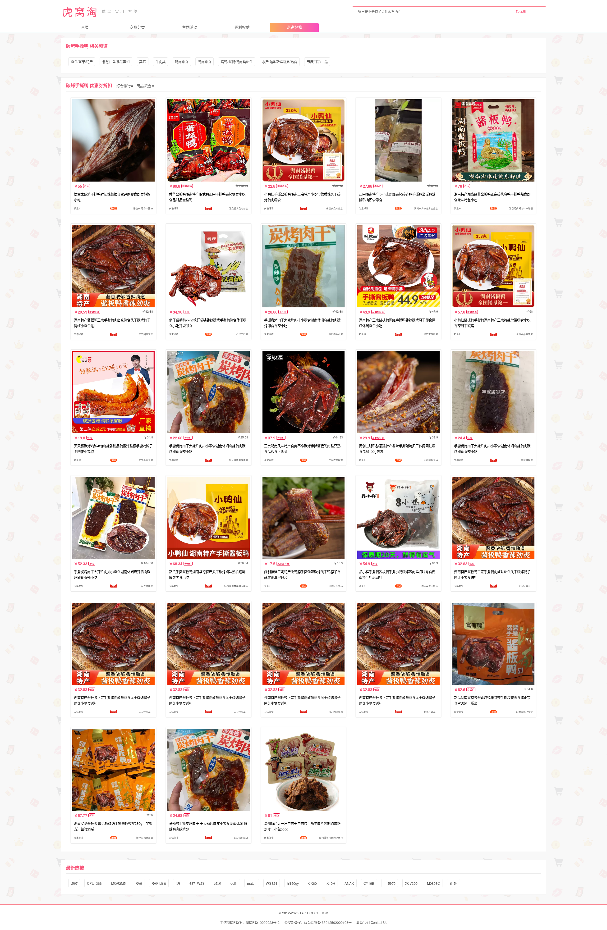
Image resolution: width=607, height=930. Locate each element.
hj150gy (293, 883)
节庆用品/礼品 (317, 61)
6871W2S (197, 883)
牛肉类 (161, 61)
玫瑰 (217, 883)
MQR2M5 (118, 883)
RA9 (138, 883)
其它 (142, 61)
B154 (454, 883)
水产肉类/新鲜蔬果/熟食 (279, 61)
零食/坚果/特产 (82, 61)
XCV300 (411, 883)
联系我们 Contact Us (371, 922)
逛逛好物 (294, 27)
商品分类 (137, 27)
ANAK (349, 883)
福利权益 (242, 27)
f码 (178, 883)
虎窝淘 (80, 11)
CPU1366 (94, 883)
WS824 (271, 883)
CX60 (312, 883)
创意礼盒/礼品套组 (116, 61)
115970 (389, 883)
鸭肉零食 (204, 61)
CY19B (368, 883)
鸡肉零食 (181, 61)
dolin (234, 883)
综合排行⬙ (124, 85)
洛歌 (74, 883)
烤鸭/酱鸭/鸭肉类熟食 (237, 61)
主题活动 (189, 27)
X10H (330, 883)
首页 (85, 27)
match (251, 883)
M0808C (433, 883)
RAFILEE (159, 883)
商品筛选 (144, 85)
